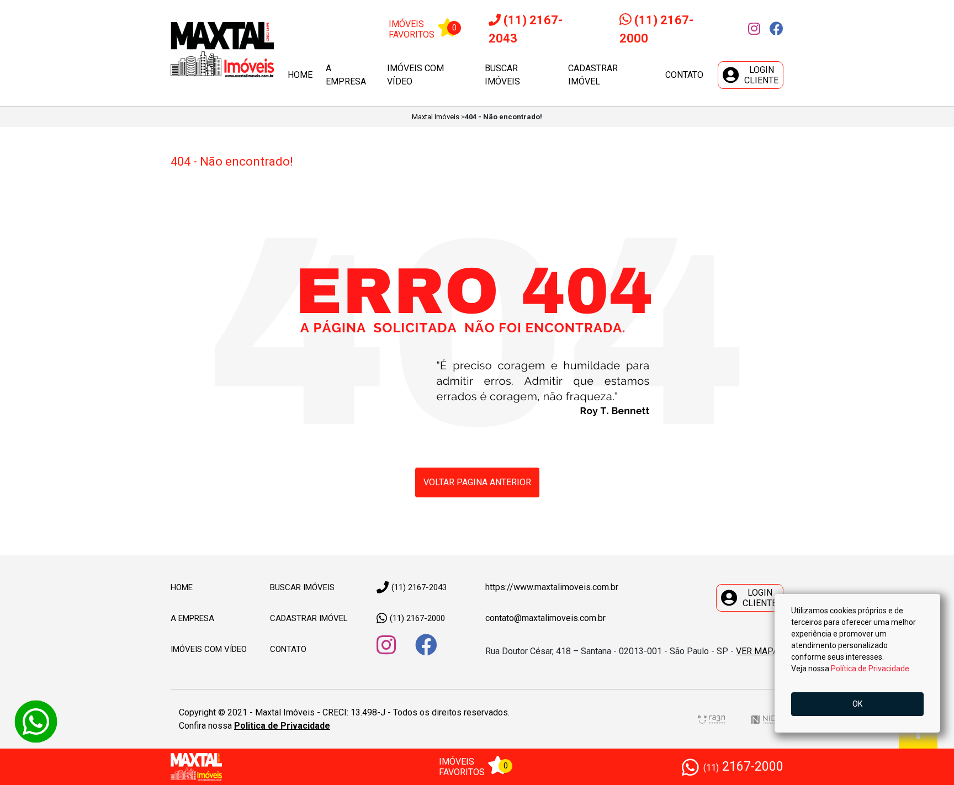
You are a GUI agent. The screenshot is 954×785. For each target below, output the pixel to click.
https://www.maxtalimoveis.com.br (551, 587)
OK (857, 703)
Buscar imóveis (502, 75)
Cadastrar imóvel (593, 75)
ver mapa (757, 651)
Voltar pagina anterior (477, 482)
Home (300, 75)
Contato (684, 75)
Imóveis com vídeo (415, 75)
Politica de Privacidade (282, 725)
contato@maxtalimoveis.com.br (545, 618)
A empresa (346, 75)
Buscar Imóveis (302, 587)
